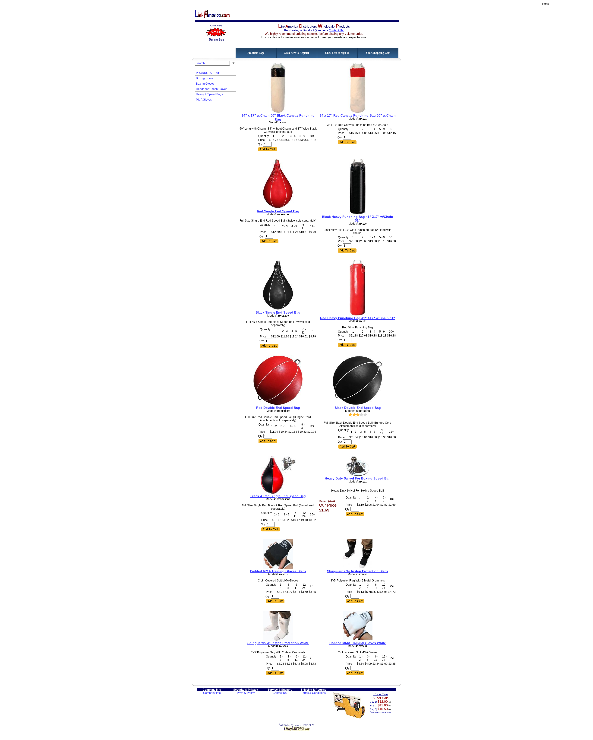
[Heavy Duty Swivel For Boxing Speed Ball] (357, 475)
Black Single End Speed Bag (277, 312)
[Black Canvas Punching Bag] (278, 112)
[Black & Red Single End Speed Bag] (278, 492)
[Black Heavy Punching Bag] (357, 213)
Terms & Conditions (313, 693)
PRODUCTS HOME (208, 73)
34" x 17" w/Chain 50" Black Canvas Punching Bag (278, 117)
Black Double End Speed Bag (357, 408)
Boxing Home (204, 78)
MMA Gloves (204, 99)
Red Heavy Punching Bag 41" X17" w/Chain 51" (357, 318)
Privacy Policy (246, 693)
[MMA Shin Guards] (357, 567)
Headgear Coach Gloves (211, 89)
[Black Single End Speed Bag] (278, 309)
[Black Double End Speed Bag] (358, 404)
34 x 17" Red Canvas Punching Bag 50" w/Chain (358, 115)
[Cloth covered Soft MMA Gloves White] (357, 639)
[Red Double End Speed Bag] (278, 404)
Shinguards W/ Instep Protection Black (357, 571)
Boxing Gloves (205, 83)
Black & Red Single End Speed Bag (278, 496)
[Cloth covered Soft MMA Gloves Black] (278, 567)
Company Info (212, 693)
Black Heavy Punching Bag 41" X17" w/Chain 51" (357, 218)
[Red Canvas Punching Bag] (358, 112)
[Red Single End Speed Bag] (278, 208)
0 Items (544, 4)
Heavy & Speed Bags (209, 94)
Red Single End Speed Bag (278, 211)
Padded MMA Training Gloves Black (278, 571)
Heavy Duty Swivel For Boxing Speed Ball (357, 478)
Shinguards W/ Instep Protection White (278, 643)
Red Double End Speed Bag (278, 408)
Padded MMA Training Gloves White (357, 643)
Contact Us (336, 30)
